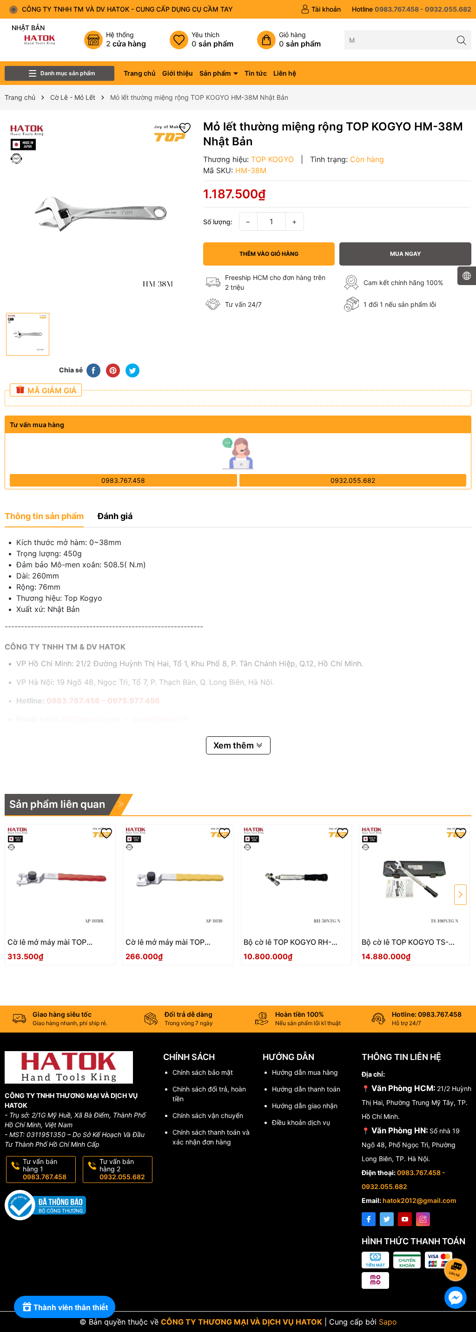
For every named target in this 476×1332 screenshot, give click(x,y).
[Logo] (40, 39)
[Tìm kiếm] (461, 39)
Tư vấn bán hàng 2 (122, 1169)
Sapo (388, 1321)
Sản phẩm (215, 73)
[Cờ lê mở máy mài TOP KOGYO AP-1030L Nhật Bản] (60, 880)
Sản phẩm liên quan (57, 804)
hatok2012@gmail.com (419, 1200)
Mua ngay (405, 253)
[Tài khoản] (321, 9)
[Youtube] (405, 1219)
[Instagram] (423, 1219)
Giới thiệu (177, 73)
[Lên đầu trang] (457, 1245)
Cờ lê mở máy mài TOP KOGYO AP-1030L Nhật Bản (55, 942)
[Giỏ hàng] (289, 40)
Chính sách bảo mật (202, 1072)
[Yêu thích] (201, 40)
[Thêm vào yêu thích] (185, 127)
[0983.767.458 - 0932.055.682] (411, 9)
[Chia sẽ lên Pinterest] (113, 370)
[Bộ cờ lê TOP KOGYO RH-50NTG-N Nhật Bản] (296, 880)
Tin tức (256, 73)
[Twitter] (387, 1219)
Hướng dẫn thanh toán (306, 1089)
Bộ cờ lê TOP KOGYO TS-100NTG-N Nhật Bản (405, 942)
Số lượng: (217, 222)
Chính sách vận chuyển (207, 1115)
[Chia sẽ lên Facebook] (93, 370)
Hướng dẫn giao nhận (304, 1106)
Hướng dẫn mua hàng (305, 1072)
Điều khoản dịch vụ (301, 1122)
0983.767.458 (123, 480)
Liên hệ (284, 73)
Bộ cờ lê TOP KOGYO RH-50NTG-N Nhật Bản (287, 942)
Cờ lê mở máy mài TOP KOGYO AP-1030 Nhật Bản (172, 942)
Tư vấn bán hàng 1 (44, 1169)
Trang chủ (140, 73)
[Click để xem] (99, 213)
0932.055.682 (353, 480)
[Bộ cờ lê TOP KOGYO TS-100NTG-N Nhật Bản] (414, 880)
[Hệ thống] (115, 40)
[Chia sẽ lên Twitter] (132, 370)
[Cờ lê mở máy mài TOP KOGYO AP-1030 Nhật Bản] (178, 880)
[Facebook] (369, 1219)
